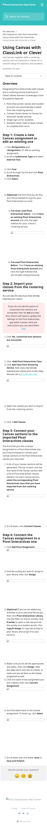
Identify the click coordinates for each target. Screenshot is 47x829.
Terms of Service (28, 808)
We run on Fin (25, 821)
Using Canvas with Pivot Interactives (18, 37)
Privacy (15, 808)
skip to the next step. (28, 374)
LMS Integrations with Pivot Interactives (20, 34)
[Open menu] (42, 4)
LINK (23, 328)
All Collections (9, 31)
